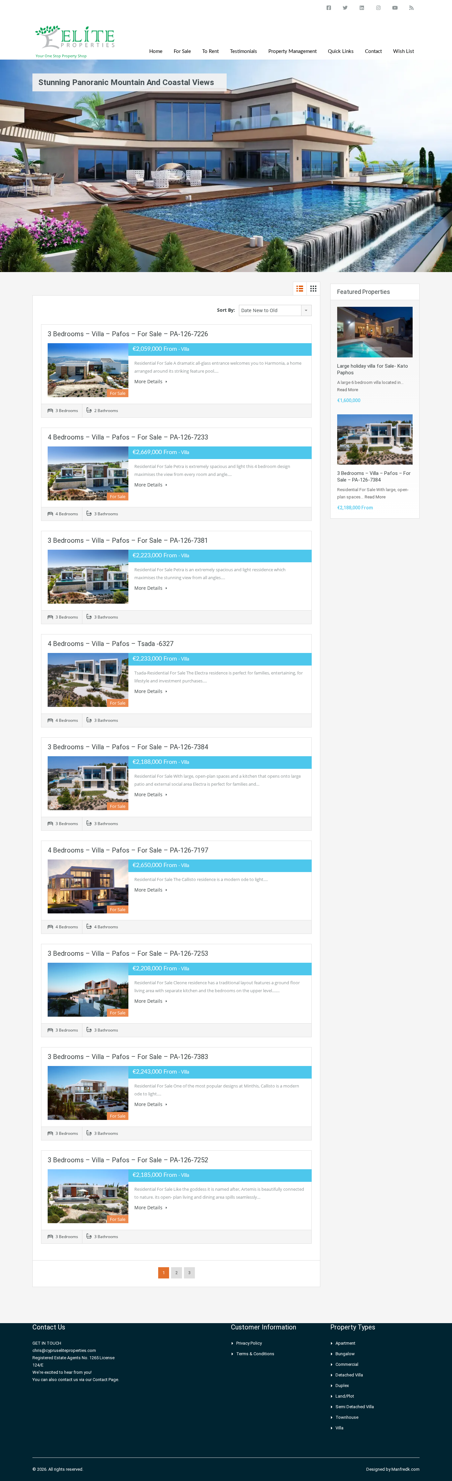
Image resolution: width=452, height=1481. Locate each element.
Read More (347, 389)
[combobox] (275, 310)
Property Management (292, 51)
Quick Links (341, 51)
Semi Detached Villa (355, 1406)
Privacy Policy (249, 1343)
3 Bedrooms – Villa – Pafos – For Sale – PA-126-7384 (128, 747)
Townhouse (347, 1417)
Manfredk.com (405, 1469)
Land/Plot (345, 1396)
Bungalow (345, 1353)
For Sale (182, 51)
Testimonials (243, 51)
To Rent (210, 51)
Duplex (342, 1385)
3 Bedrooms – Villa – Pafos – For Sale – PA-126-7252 (128, 1160)
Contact (373, 51)
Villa (339, 1427)
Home (155, 51)
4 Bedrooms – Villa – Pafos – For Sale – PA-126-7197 (128, 850)
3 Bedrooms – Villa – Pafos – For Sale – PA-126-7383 (128, 1057)
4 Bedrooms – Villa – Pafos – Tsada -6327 (110, 644)
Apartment (345, 1343)
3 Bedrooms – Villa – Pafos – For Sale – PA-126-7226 (128, 334)
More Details (149, 381)
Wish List (403, 51)
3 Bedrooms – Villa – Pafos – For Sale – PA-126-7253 (128, 953)
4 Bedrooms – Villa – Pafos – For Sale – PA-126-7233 (128, 437)
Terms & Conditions (255, 1353)
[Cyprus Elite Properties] (75, 40)
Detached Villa (349, 1374)
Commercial (347, 1364)
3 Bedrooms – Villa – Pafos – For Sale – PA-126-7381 (128, 540)
